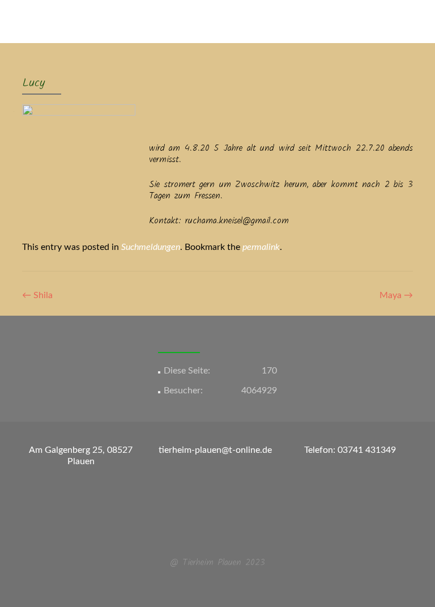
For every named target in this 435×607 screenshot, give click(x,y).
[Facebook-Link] (211, 535)
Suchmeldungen (150, 247)
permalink (261, 247)
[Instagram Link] (224, 535)
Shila (37, 295)
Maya (396, 295)
